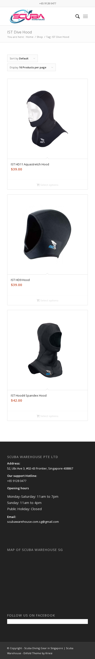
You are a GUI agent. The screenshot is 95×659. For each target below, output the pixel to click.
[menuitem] (75, 16)
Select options (49, 184)
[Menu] (85, 16)
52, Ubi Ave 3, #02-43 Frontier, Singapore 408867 (40, 468)
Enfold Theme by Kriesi (38, 653)
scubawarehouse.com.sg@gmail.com (33, 522)
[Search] (75, 16)
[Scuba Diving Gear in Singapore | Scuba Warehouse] (39, 16)
